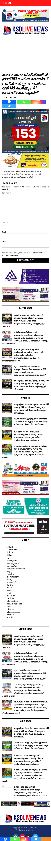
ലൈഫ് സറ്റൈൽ (14, 603)
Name (5, 223)
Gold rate (10, 555)
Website (5, 241)
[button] (3, 804)
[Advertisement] (25, 53)
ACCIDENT (10, 546)
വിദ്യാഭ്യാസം (13, 611)
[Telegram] (9, 106)
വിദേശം (10, 609)
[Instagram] (38, 102)
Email (4, 232)
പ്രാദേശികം (12, 600)
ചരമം (9, 590)
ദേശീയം (10, 598)
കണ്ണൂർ (10, 571)
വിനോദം (10, 614)
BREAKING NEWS (12, 549)
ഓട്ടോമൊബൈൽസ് (16, 568)
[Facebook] (9, 102)
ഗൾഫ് (9, 587)
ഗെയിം (10, 584)
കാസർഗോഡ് (13, 576)
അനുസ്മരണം (13, 563)
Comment (6, 193)
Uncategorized (12, 560)
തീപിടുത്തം (11, 595)
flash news (10, 552)
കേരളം (10, 579)
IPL (8, 557)
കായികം (10, 574)
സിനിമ (10, 617)
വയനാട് (10, 606)
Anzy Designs (30, 830)
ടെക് (9, 592)
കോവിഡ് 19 (12, 582)
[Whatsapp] (24, 102)
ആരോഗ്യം (12, 565)
